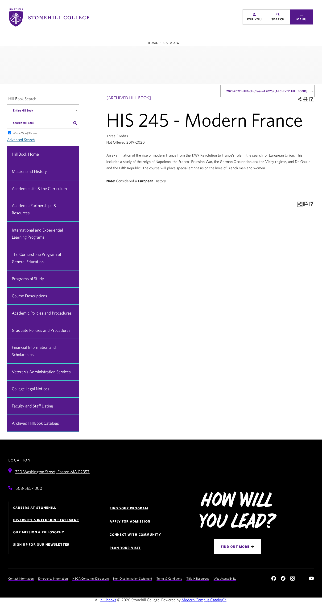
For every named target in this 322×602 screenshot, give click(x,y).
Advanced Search (21, 139)
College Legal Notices (30, 388)
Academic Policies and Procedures (42, 313)
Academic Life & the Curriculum (39, 188)
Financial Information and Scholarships (34, 351)
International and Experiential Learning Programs (37, 234)
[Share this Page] (299, 99)
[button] (254, 17)
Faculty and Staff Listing (32, 405)
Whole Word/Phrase (25, 133)
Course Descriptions (29, 295)
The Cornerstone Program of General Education (36, 258)
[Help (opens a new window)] (311, 99)
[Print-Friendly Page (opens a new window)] (305, 99)
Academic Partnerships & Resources (34, 209)
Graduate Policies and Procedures (41, 330)
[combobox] (267, 91)
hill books (108, 600)
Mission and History (29, 171)
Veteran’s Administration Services (41, 371)
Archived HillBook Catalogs (35, 423)
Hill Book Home (25, 154)
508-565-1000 (29, 488)
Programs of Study (28, 278)
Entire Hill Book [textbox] (23, 110)
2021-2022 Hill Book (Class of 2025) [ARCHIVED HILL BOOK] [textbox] (266, 91)
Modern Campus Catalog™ (204, 600)
